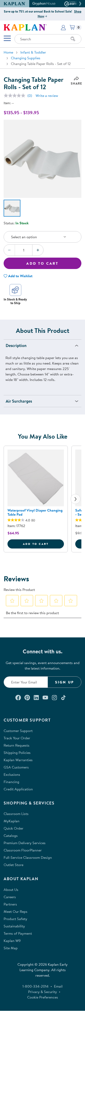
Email (58, 986)
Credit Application (18, 789)
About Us (11, 889)
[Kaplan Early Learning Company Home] (25, 26)
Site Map (11, 947)
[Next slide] (75, 499)
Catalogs (11, 835)
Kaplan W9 (12, 940)
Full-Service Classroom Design (28, 857)
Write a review (47, 95)
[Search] (73, 39)
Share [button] (76, 83)
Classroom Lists (16, 813)
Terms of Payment (18, 933)
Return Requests (16, 745)
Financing (11, 781)
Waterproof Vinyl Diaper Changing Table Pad (35, 512)
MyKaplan (11, 820)
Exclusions (12, 774)
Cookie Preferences (42, 997)
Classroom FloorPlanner (23, 850)
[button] (79, 3)
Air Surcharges (19, 401)
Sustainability (14, 926)
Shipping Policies (17, 752)
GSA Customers (16, 767)
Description (16, 345)
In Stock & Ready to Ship (15, 301)
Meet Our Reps (15, 911)
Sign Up (64, 682)
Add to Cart (42, 263)
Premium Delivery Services (25, 842)
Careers (10, 896)
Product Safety (15, 918)
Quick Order (13, 828)
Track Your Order (17, 737)
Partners (10, 904)
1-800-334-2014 (35, 986)
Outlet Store (13, 864)
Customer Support (18, 730)
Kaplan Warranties (18, 759)
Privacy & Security (42, 991)
